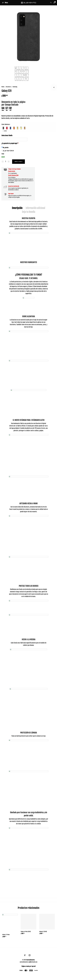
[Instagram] (29, 955)
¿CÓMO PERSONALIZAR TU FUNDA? (28, 274)
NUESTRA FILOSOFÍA (28, 218)
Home (2, 87)
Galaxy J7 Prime (6, 934)
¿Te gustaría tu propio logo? (10, 143)
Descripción (17, 208)
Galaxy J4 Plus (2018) (26, 931)
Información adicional (35, 208)
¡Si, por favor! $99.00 (8, 151)
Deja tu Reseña (28, 211)
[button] (3, 128)
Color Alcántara (5, 124)
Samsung (15, 87)
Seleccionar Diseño (6, 135)
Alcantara (8, 87)
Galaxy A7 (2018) (43, 931)
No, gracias (5, 147)
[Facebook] (25, 955)
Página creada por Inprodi (28, 966)
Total (2, 154)
